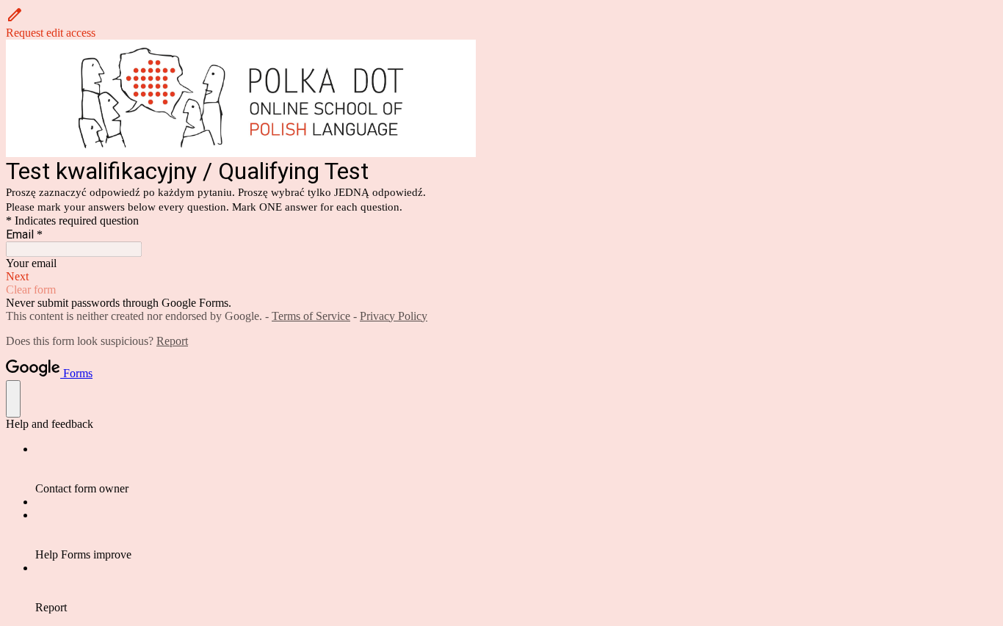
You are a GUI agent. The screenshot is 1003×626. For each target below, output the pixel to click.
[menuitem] (516, 469)
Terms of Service (311, 316)
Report (172, 341)
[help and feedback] (13, 399)
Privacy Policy (393, 316)
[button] (501, 23)
